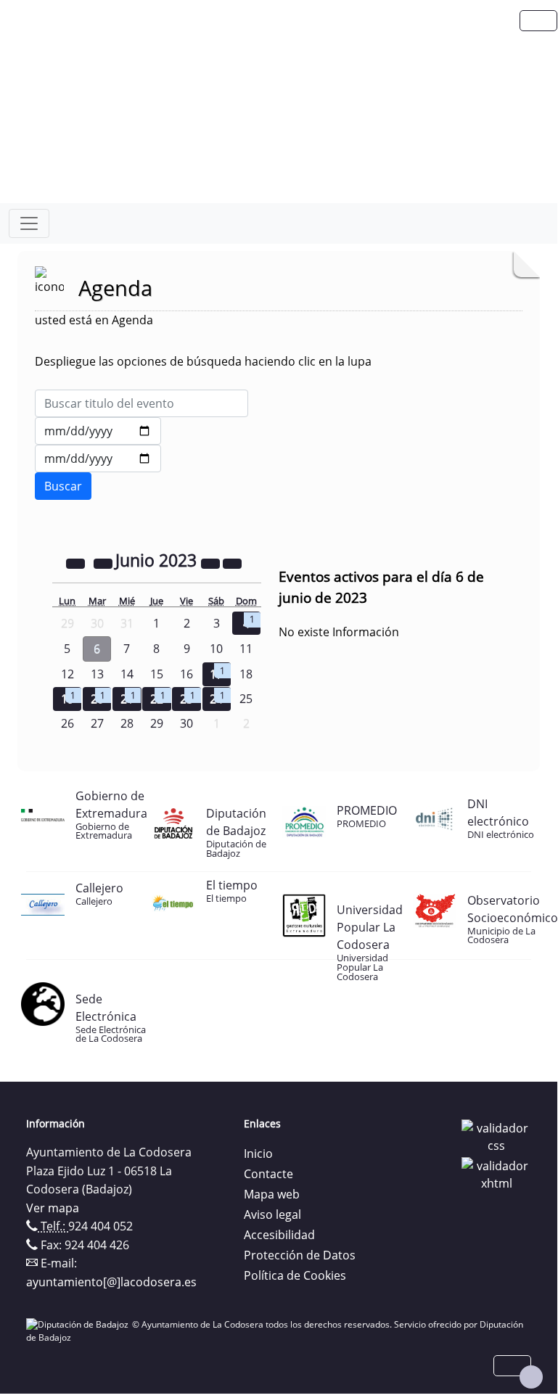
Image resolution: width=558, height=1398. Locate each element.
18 (246, 674)
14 (127, 674)
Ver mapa (52, 1208)
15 (156, 674)
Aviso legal (272, 1214)
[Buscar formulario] (63, 486)
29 (156, 723)
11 (246, 649)
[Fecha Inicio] (98, 431)
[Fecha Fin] (98, 458)
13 (97, 674)
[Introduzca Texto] (141, 403)
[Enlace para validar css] (496, 1135)
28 (127, 723)
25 (246, 699)
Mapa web (272, 1194)
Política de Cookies (295, 1275)
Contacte (268, 1174)
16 (186, 674)
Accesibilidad (279, 1235)
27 (97, 723)
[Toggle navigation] (29, 223)
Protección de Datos (300, 1255)
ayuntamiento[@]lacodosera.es (111, 1282)
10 (216, 649)
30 (186, 723)
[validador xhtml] (496, 1173)
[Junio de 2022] (77, 562)
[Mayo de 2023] (104, 562)
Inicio (258, 1153)
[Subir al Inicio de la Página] (531, 1377)
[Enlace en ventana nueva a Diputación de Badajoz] (79, 1324)
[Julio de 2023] (232, 562)
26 (67, 723)
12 (67, 674)
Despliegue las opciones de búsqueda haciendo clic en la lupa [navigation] (203, 361)
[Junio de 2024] (212, 562)
